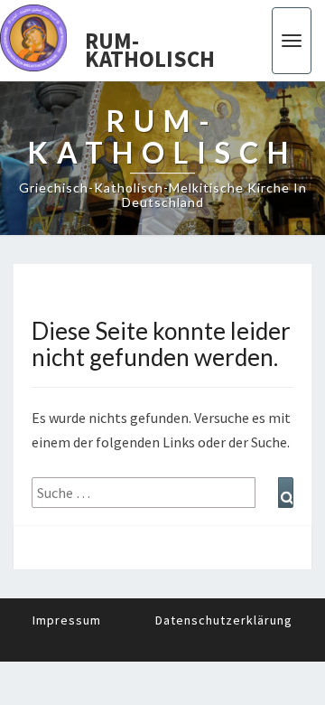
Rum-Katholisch (150, 44)
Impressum (66, 620)
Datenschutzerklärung (223, 620)
